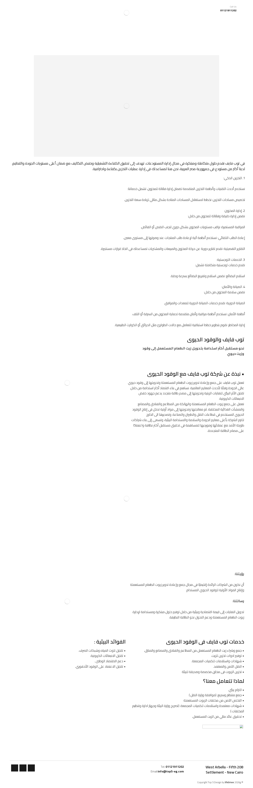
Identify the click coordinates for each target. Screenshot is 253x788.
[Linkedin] (14, 767)
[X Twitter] (22, 767)
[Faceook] (31, 767)
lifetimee (229, 782)
